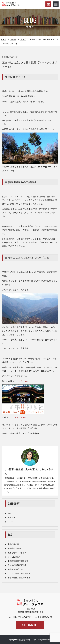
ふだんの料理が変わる (17, 565)
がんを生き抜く (14, 556)
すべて (10, 513)
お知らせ (11, 517)
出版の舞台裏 (13, 544)
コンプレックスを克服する (19, 573)
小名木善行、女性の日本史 (19, 577)
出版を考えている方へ (17, 552)
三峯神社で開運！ (15, 548)
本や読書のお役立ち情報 (18, 560)
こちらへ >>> (22, 381)
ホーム (3, 39)
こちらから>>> (19, 417)
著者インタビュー (15, 569)
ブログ (13, 39)
